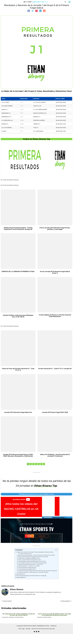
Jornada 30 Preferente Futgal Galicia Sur (18, 412)
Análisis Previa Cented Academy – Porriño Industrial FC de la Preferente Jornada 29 (18, 228)
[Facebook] (29, 11)
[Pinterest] (36, 11)
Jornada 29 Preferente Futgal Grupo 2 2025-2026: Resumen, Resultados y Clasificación (18, 455)
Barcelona (11, 617)
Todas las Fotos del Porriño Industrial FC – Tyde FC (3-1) (18, 369)
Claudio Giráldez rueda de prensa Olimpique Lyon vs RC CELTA (18, 316)
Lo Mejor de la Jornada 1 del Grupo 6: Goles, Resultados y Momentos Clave (34, 552)
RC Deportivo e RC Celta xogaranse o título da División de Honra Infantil (18, 614)
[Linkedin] (40, 11)
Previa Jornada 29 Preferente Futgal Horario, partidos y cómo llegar (55, 228)
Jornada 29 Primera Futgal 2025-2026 (55, 412)
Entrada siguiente (66, 601)
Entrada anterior (7, 601)
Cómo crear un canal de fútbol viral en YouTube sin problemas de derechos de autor (54, 614)
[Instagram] (36, 631)
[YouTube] (38, 631)
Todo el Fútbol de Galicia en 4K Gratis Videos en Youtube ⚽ (31, 575)
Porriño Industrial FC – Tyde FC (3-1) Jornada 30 (55, 368)
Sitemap (28, 628)
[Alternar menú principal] (69, 2)
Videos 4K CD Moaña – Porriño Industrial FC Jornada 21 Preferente (55, 455)
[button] (65, 2)
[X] (34, 631)
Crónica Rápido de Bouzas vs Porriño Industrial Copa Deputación (55, 315)
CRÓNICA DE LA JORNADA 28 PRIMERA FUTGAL (18, 271)
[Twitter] (33, 11)
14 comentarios (5, 617)
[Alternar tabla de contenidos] (55, 550)
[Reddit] (44, 11)
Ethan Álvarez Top (45, 485)
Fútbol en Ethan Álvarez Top (36, 139)
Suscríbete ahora (20, 574)
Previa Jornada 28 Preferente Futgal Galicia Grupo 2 (55, 272)
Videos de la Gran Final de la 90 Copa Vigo (43, 628)
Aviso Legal (21, 628)
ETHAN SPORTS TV (21, 577)
